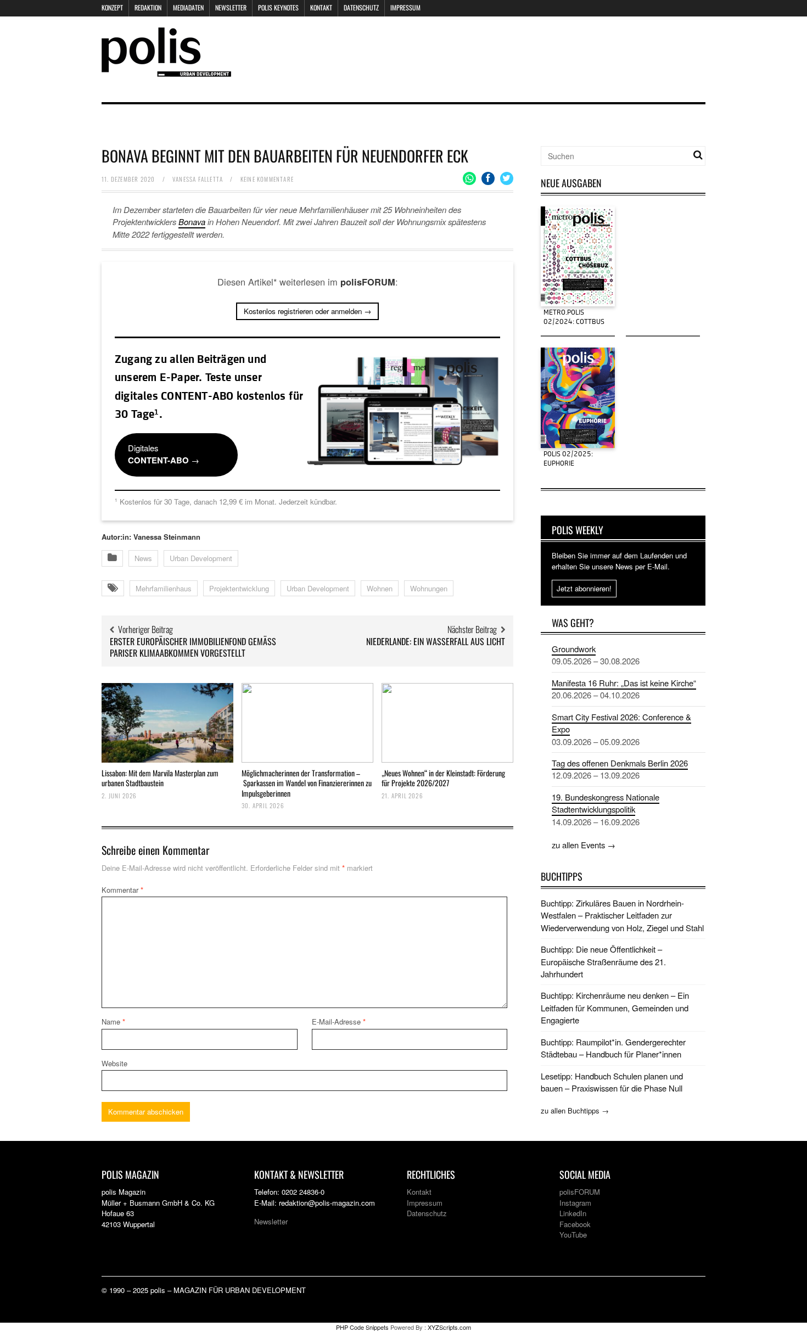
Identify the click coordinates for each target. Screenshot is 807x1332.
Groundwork (574, 648)
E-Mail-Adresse (339, 1021)
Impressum (405, 7)
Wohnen (380, 588)
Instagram (575, 1202)
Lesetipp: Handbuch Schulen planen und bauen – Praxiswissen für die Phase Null (612, 1082)
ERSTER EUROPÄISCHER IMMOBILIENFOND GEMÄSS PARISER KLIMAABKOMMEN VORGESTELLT (193, 647)
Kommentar (122, 890)
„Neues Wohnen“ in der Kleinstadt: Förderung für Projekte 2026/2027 (443, 777)
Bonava (191, 221)
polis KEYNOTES (278, 7)
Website (114, 1063)
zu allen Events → (583, 844)
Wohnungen (428, 588)
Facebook (575, 1224)
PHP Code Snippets (362, 1327)
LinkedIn (572, 1213)
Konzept (112, 7)
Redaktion (147, 7)
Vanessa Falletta (197, 179)
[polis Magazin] (166, 70)
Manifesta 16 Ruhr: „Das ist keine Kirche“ (624, 683)
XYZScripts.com (449, 1327)
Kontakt (321, 7)
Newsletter (230, 7)
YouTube (573, 1234)
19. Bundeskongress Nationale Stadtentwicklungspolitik (605, 803)
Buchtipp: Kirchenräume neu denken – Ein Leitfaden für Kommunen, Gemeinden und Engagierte (615, 1007)
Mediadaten (188, 7)
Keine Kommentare (267, 179)
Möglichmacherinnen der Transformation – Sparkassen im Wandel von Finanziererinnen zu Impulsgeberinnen (307, 782)
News (143, 558)
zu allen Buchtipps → (575, 1110)
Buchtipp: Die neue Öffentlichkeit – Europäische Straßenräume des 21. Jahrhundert (603, 961)
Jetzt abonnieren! (584, 588)
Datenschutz (361, 7)
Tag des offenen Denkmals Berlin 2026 (620, 763)
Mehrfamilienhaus (164, 588)
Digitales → (163, 454)
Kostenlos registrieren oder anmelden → (307, 311)
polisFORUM (579, 1192)
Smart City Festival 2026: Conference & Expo (621, 723)
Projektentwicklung (239, 588)
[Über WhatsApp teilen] (469, 178)
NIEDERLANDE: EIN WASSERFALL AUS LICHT (435, 641)
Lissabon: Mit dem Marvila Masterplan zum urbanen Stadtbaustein (160, 777)
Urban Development (201, 558)
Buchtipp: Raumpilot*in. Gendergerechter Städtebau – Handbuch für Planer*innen (613, 1048)
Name (113, 1021)
